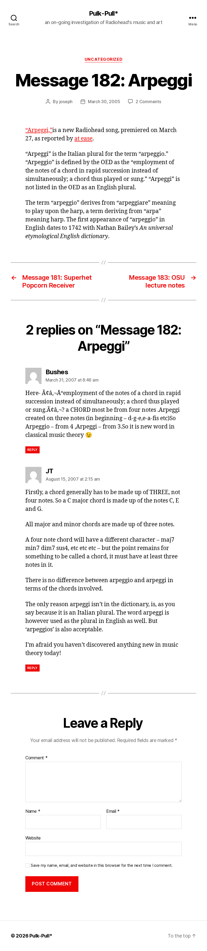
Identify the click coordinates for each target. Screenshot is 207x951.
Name (32, 811)
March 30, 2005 (104, 101)
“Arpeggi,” (38, 130)
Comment (36, 758)
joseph (66, 101)
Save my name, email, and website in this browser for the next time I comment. (101, 865)
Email (113, 811)
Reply (32, 450)
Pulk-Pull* (103, 13)
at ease (83, 138)
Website (33, 838)
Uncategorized (103, 59)
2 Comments (148, 101)
